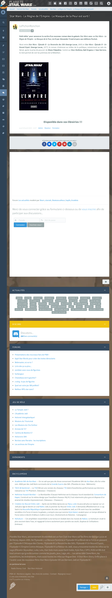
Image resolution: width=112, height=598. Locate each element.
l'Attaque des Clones (33, 543)
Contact (53, 574)
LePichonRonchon (29, 26)
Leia (41, 549)
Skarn (42, 200)
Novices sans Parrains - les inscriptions (30, 440)
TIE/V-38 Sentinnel (22, 488)
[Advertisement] (58, 174)
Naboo (85, 518)
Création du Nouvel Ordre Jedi (27, 504)
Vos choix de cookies (40, 574)
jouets (53, 553)
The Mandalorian (79, 309)
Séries (79, 307)
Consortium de (100, 494)
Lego (63, 553)
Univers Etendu (96, 309)
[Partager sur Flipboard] (64, 144)
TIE (35, 488)
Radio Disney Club (18, 568)
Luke (75, 504)
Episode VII (34, 301)
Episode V (97, 298)
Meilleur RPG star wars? (24, 389)
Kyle (70, 512)
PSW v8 (12, 574)
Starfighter (31, 309)
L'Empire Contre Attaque (31, 546)
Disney (15, 539)
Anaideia (74, 200)
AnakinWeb (47, 536)
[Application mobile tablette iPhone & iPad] (55, 3)
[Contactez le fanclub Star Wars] (96, 3)
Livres (33, 304)
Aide (94, 587)
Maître (42, 506)
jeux (59, 553)
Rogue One (43, 307)
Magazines (53, 304)
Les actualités (23, 200)
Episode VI (22, 301)
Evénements (61, 301)
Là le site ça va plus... (23, 366)
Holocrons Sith (21, 436)
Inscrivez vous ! (36, 225)
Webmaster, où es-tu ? (24, 362)
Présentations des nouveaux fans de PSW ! (32, 354)
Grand (54, 484)
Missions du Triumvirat (24, 421)
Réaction (48, 128)
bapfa (68, 200)
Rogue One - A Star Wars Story (79, 556)
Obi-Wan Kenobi (80, 304)
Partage (83, 587)
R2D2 (93, 549)
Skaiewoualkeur (58, 200)
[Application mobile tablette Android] (60, 3)
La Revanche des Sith (65, 543)
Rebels (33, 307)
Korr (88, 481)
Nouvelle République (31, 509)
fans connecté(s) (29, 334)
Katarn (75, 512)
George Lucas (98, 536)
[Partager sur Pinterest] (59, 144)
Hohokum (19, 518)
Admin (40, 128)
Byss (70, 504)
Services (89, 307)
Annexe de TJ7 (20, 429)
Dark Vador (69, 549)
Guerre (61, 484)
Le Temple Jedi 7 (21, 409)
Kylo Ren (79, 549)
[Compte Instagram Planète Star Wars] (70, 3)
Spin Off (18, 309)
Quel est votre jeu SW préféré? (27, 385)
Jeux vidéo (22, 304)
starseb (48, 200)
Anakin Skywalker (24, 549)
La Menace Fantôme (53, 539)
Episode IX (85, 298)
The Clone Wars (61, 309)
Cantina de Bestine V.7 (24, 433)
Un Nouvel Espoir (95, 543)
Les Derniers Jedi (69, 559)
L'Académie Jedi (21, 413)
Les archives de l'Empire (24, 444)
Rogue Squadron (59, 307)
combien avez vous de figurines (27, 370)
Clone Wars (91, 553)
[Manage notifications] (107, 578)
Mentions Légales (24, 574)
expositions (15, 556)
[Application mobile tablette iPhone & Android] (49, 3)
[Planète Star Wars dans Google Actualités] (91, 3)
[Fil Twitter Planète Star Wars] (75, 3)
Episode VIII (47, 301)
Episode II (49, 298)
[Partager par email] (74, 144)
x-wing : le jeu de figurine (25, 381)
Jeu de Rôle (95, 301)
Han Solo (48, 549)
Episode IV (73, 298)
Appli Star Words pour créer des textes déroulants (35, 358)
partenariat (17, 564)
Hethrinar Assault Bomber (25, 494)
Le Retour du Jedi (64, 546)
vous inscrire (89, 209)
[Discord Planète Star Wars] (86, 3)
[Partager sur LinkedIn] (69, 144)
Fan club (73, 301)
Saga (71, 307)
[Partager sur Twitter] (54, 144)
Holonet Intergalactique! (25, 417)
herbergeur (19, 374)
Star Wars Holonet (35, 568)
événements (30, 556)
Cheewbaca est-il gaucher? (25, 377)
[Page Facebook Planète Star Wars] (65, 3)
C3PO (87, 549)
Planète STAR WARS (21, 3)
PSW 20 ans (22, 307)
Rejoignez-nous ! (64, 574)
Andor (19, 298)
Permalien (55, 128)
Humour (83, 301)
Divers (28, 298)
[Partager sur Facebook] (44, 144)
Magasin (42, 304)
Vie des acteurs (59, 312)
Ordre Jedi (71, 506)
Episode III (61, 298)
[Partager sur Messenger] (49, 144)
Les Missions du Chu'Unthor (26, 425)
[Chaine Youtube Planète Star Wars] (80, 3)
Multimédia (66, 304)
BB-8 (100, 549)
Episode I (38, 298)
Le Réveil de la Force (86, 539)
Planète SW (95, 304)
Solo (98, 307)
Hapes (17, 497)
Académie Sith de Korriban (25, 481)
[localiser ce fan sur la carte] (32, 30)
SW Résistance (45, 309)
